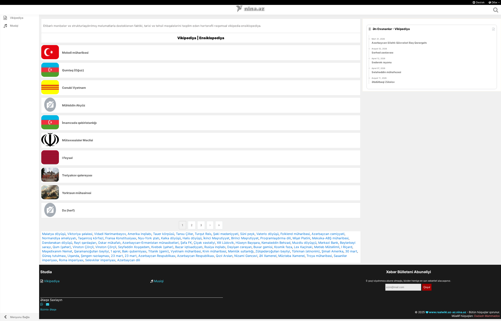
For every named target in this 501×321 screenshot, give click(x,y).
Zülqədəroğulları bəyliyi (272, 251)
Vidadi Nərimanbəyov (110, 234)
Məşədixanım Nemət (57, 251)
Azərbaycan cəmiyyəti (328, 234)
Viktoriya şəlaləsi (79, 234)
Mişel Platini (301, 238)
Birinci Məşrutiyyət (245, 238)
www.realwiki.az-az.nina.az (447, 312)
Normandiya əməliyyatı (59, 238)
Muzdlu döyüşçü (304, 243)
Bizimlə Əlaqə (48, 309)
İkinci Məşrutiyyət (216, 238)
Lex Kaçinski (303, 247)
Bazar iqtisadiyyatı (189, 247)
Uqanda (73, 256)
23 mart (117, 256)
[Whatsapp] (41, 304)
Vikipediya (51, 281)
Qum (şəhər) (62, 247)
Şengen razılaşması (95, 256)
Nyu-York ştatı (148, 238)
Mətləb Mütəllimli (326, 247)
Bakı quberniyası (134, 251)
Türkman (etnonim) (306, 251)
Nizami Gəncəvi (245, 256)
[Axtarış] (495, 10)
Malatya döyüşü (54, 234)
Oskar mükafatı (109, 243)
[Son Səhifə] (219, 225)
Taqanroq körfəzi (91, 238)
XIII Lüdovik (225, 243)
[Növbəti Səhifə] (210, 225)
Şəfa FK (186, 243)
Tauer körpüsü (163, 234)
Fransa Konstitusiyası (120, 238)
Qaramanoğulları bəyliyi (91, 251)
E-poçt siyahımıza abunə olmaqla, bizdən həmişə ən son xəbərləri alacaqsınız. (408, 280)
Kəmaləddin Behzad (275, 243)
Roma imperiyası (71, 260)
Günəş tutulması (54, 256)
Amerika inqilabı (139, 234)
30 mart (351, 251)
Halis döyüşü (192, 238)
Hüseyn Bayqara (248, 243)
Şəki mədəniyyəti (225, 234)
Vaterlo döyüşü (267, 234)
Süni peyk (247, 234)
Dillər (494, 2)
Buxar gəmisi (262, 247)
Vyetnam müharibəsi (186, 251)
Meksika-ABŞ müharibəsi (330, 238)
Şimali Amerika (332, 251)
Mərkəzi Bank (328, 243)
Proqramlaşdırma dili (275, 238)
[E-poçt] (47, 304)
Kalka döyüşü (171, 238)
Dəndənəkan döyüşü (57, 243)
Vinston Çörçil (83, 247)
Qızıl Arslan (224, 256)
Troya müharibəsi (319, 256)
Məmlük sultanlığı (241, 251)
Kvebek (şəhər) (162, 247)
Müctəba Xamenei (291, 256)
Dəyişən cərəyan (239, 247)
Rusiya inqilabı (214, 247)
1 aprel (115, 251)
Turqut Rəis (203, 234)
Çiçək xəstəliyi (204, 243)
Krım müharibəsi (214, 251)
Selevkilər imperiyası (100, 260)
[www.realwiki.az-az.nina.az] (250, 10)
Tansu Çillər (184, 234)
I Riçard (346, 247)
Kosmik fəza (283, 247)
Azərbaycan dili (128, 260)
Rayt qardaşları (85, 243)
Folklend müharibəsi (295, 234)
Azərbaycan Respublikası (156, 256)
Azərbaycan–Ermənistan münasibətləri (150, 243)
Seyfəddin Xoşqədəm (134, 247)
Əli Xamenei (268, 256)
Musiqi (159, 281)
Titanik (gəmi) (158, 251)
